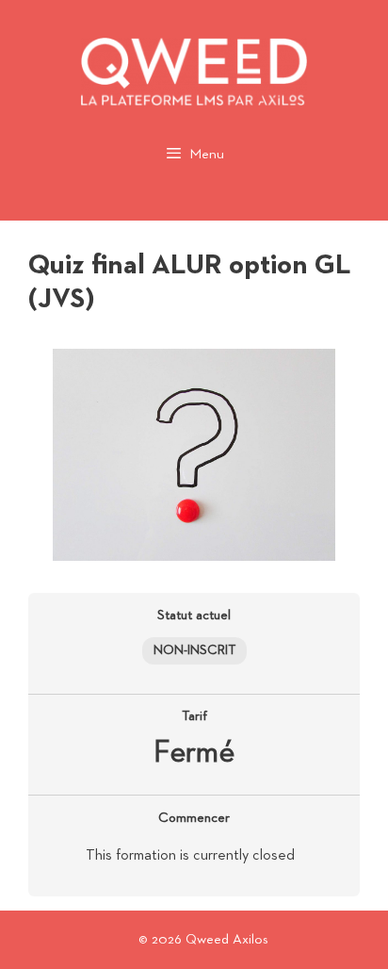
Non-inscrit (194, 650)
